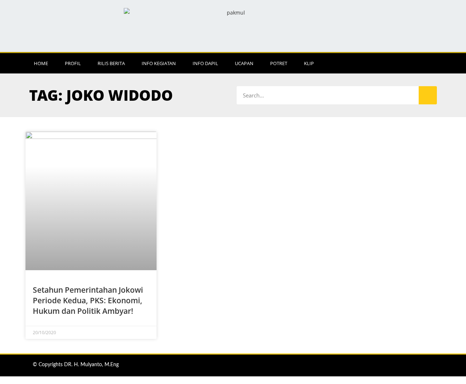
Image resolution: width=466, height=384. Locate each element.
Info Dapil (205, 63)
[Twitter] (417, 63)
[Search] (428, 95)
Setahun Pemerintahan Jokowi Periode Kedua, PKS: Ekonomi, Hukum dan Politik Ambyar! (88, 300)
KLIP (309, 63)
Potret (278, 63)
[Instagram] (402, 63)
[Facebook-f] (387, 63)
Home (41, 63)
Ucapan (244, 63)
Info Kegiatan (159, 63)
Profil (73, 63)
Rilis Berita (111, 63)
